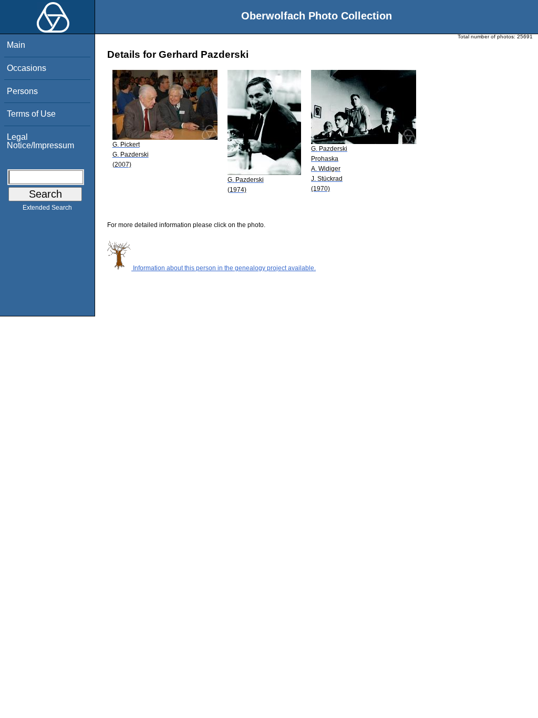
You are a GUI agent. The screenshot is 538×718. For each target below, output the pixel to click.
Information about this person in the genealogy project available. (223, 268)
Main (16, 44)
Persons (22, 91)
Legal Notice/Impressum (40, 141)
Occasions (26, 68)
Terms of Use (31, 113)
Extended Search (47, 207)
